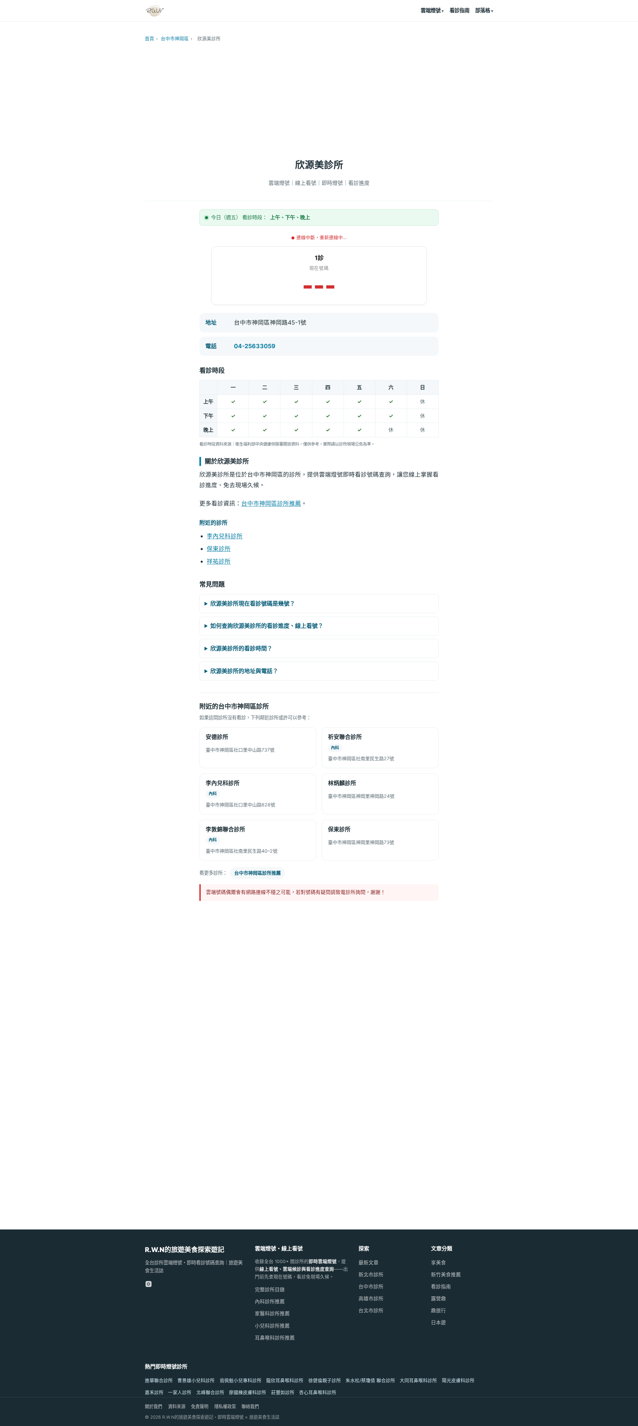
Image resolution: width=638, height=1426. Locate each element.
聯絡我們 (250, 1406)
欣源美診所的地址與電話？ (244, 671)
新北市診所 (371, 1275)
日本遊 (438, 1323)
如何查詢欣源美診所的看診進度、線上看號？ (266, 626)
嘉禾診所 (154, 1392)
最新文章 (368, 1263)
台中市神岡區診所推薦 (271, 503)
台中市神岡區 (175, 38)
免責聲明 (199, 1406)
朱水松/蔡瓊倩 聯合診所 (370, 1380)
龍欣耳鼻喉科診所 (284, 1380)
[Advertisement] (319, 97)
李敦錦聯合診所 (225, 829)
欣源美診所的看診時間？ (241, 648)
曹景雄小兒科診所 (196, 1380)
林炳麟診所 (342, 783)
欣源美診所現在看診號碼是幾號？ (252, 603)
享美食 (438, 1263)
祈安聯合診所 (345, 737)
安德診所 (217, 737)
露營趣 (438, 1299)
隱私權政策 (225, 1406)
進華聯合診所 (159, 1380)
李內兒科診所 (225, 535)
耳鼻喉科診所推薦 (275, 1338)
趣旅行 (438, 1311)
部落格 (482, 10)
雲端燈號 (431, 10)
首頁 (149, 38)
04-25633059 (254, 346)
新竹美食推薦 (446, 1275)
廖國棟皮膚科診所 (247, 1392)
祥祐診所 (219, 561)
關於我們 (153, 1406)
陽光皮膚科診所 (458, 1380)
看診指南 (460, 10)
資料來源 (176, 1406)
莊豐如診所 (282, 1392)
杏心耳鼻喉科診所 (317, 1392)
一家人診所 (179, 1392)
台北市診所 (371, 1311)
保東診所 (219, 548)
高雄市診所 (371, 1299)
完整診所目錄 (270, 1290)
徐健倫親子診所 (324, 1380)
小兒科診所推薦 (272, 1326)
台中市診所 (371, 1287)
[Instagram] (148, 1284)
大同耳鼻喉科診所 (418, 1380)
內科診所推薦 (270, 1302)
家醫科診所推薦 (272, 1314)
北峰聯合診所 (210, 1392)
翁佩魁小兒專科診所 (241, 1380)
